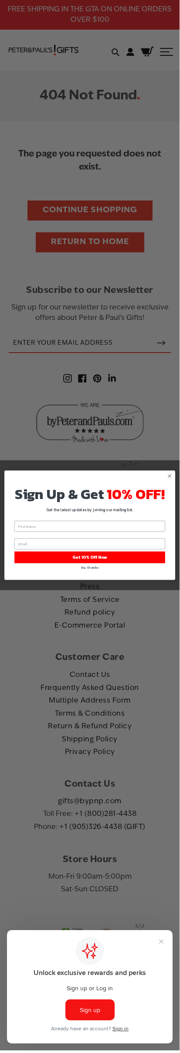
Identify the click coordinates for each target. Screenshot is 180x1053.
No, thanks (89, 567)
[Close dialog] (169, 476)
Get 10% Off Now (89, 557)
